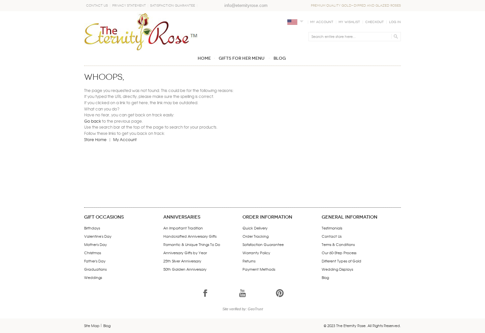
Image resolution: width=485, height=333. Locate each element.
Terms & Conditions (338, 244)
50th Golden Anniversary (185, 269)
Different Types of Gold (341, 260)
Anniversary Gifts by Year (185, 252)
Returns (248, 260)
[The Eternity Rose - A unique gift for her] (141, 31)
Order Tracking (255, 236)
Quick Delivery (255, 227)
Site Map (92, 325)
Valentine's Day (98, 236)
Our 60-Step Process (339, 252)
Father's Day (95, 260)
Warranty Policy (256, 252)
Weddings (93, 277)
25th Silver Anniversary (182, 260)
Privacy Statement (129, 5)
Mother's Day (95, 244)
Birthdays (92, 227)
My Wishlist (349, 22)
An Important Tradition (183, 227)
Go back (92, 121)
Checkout (374, 22)
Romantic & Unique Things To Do (191, 244)
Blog (325, 277)
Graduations (95, 269)
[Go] (395, 36)
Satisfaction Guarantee (172, 5)
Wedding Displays (337, 269)
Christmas (92, 252)
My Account (321, 22)
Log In (395, 22)
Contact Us (97, 5)
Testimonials (332, 227)
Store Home (95, 139)
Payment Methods (258, 269)
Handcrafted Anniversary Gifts (189, 236)
